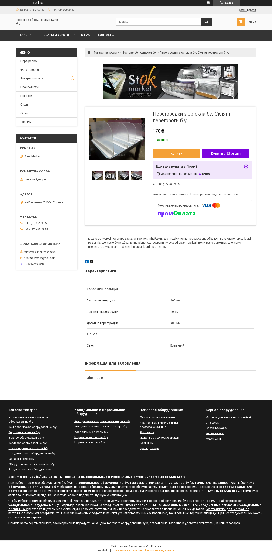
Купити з (218, 153)
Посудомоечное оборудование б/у (32, 453)
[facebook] (87, 262)
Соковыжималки (216, 428)
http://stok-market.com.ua (40, 251)
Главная (27, 35)
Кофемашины (215, 433)
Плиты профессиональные (157, 417)
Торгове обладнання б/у (139, 52)
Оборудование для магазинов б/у (31, 464)
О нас (85, 35)
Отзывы (25, 122)
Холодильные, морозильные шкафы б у (101, 426)
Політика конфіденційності (160, 550)
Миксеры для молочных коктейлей (229, 417)
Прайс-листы (29, 87)
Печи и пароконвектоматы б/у (28, 448)
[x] (91, 262)
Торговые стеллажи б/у (24, 432)
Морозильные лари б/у (89, 442)
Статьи (25, 104)
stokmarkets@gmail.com (39, 257)
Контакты (106, 35)
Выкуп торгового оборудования (30, 469)
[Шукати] (206, 22)
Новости (26, 96)
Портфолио (28, 61)
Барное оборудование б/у (26, 437)
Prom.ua (156, 546)
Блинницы (146, 442)
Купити (176, 153)
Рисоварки (147, 432)
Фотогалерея (29, 69)
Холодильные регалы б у (91, 431)
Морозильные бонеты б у (91, 437)
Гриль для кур (149, 448)
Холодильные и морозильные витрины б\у (102, 421)
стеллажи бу (229, 490)
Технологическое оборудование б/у (33, 427)
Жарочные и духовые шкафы (159, 437)
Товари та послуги (106, 52)
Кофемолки (213, 438)
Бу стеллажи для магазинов (227, 509)
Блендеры (212, 422)
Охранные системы (21, 458)
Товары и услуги (55, 35)
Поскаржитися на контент (127, 550)
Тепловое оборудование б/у (28, 442)
